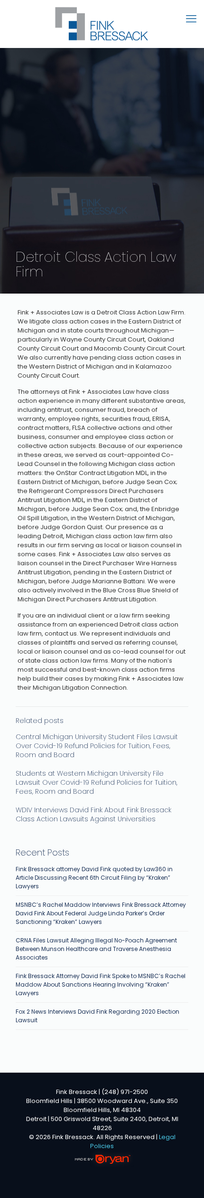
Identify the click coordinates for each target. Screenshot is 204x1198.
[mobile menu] (191, 19)
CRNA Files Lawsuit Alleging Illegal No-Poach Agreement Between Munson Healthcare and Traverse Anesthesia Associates (96, 948)
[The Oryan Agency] (102, 1164)
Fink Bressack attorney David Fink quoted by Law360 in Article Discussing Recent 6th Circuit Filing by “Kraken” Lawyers (94, 877)
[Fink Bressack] (102, 24)
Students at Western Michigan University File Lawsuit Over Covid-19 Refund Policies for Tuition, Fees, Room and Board (96, 782)
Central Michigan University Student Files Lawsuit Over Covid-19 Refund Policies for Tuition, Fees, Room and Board (97, 746)
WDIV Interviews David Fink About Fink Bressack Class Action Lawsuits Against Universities (93, 814)
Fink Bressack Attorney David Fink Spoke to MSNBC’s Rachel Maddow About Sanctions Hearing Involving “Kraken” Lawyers (100, 984)
